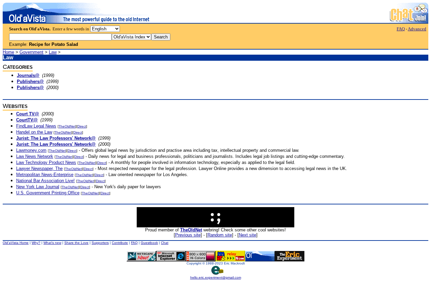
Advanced (417, 28)
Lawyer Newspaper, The (39, 168)
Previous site (188, 234)
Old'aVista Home (16, 243)
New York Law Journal (37, 186)
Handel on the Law (34, 132)
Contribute (120, 243)
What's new (52, 243)
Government (31, 52)
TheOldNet (67, 126)
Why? (36, 243)
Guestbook (149, 243)
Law (53, 52)
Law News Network (34, 156)
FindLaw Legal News (36, 126)
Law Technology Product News (46, 162)
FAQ (401, 28)
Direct (81, 126)
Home (8, 52)
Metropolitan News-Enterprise (44, 174)
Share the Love (76, 243)
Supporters (100, 243)
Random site (219, 234)
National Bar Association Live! (45, 180)
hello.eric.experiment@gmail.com (215, 277)
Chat (164, 243)
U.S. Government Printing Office (47, 192)
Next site (247, 234)
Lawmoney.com (31, 150)
